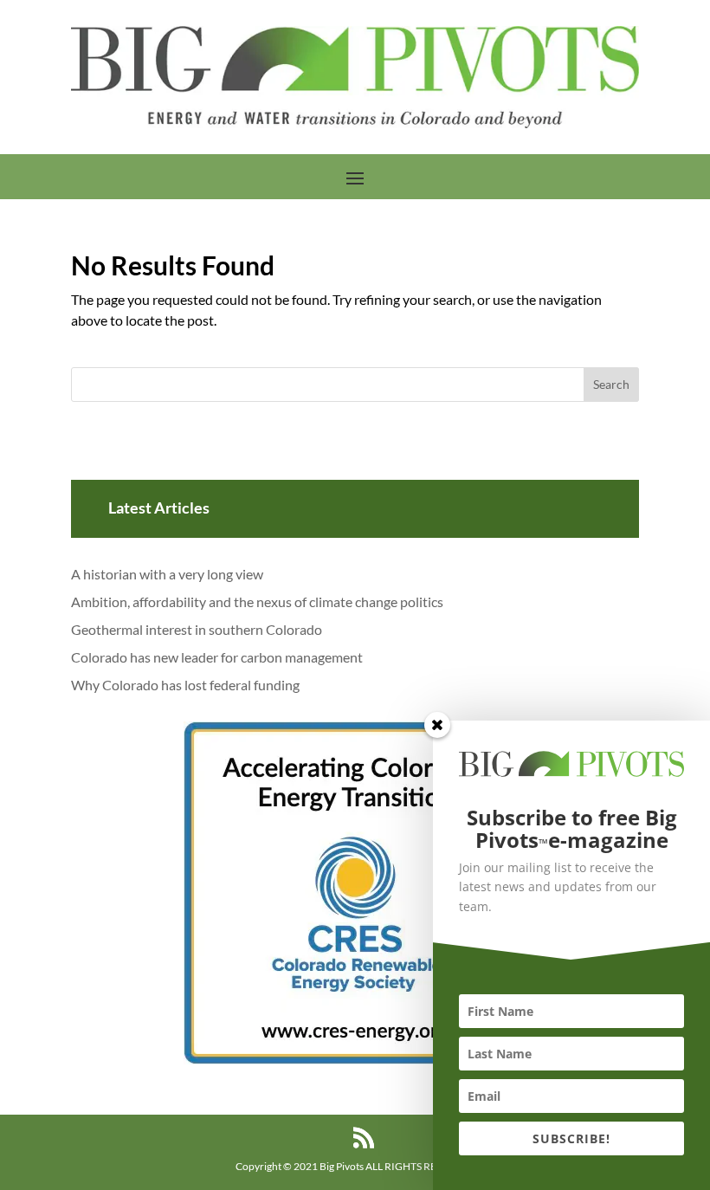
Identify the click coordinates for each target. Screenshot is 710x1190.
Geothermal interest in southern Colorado (196, 629)
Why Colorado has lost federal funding (185, 684)
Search (611, 384)
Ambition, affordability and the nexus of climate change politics (257, 601)
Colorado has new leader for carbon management (217, 657)
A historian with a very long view (167, 574)
